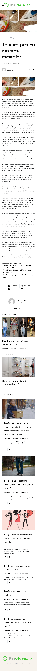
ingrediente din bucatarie (23, 275)
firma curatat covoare (11, 268)
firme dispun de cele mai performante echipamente (17, 271)
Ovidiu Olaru (10, 69)
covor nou (17, 263)
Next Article (6, 354)
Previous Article (10, 315)
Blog (12, 38)
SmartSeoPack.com (25, 663)
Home (4, 38)
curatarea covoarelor (25, 265)
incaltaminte (7, 275)
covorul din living (9, 265)
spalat (5, 277)
